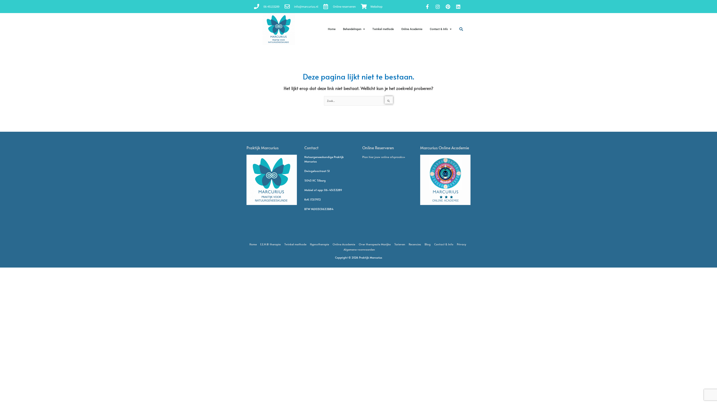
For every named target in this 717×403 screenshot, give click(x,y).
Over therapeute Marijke (375, 244)
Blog (428, 244)
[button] (461, 29)
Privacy (461, 244)
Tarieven (399, 244)
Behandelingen (352, 29)
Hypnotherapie (319, 244)
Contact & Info (439, 29)
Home (332, 29)
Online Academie (411, 29)
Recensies (415, 244)
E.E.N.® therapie (270, 244)
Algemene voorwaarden (359, 249)
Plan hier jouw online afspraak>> (383, 157)
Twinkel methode (383, 29)
